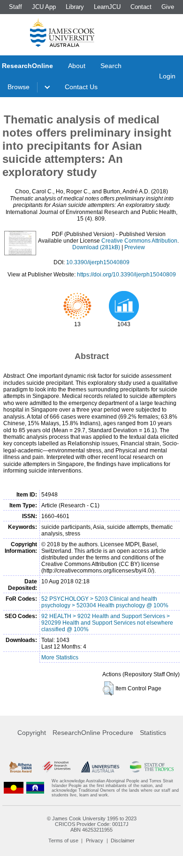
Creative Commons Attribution (139, 240)
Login (167, 76)
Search (111, 65)
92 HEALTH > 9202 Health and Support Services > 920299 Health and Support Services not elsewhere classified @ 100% (107, 623)
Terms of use (63, 840)
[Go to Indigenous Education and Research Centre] (13, 788)
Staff (15, 6)
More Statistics (59, 657)
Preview (134, 247)
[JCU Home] (62, 32)
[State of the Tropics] (152, 766)
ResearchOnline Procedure (93, 732)
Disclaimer (123, 840)
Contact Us (81, 87)
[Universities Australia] (100, 766)
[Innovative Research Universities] (56, 766)
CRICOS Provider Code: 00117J (92, 824)
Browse (19, 87)
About (76, 65)
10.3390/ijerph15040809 (98, 262)
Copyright (31, 732)
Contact (141, 6)
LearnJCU (107, 6)
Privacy (94, 840)
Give (167, 6)
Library (75, 6)
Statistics (153, 732)
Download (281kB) (96, 247)
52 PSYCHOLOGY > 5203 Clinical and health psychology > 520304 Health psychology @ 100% (104, 602)
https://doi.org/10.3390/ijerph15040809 (126, 274)
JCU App (44, 6)
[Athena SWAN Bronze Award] (20, 766)
